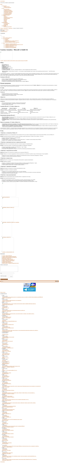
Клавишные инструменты (8, 10)
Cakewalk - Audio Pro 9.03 (6, 314)
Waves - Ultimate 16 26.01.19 (6, 400)
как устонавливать (5, 382)
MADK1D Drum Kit (5, 357)
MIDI (5, 15)
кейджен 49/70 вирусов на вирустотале (8, 409)
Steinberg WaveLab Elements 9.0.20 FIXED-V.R (9, 257)
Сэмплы (5, 21)
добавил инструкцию (5, 379)
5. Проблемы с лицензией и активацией (10, 46)
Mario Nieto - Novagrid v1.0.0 (6, 258)
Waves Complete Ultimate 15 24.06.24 (8, 430)
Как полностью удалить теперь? (7, 396)
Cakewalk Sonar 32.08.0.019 (6, 261)
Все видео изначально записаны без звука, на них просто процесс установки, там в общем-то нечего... (18, 313)
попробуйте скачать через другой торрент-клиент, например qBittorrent (13, 426)
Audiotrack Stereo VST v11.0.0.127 (7, 304)
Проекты (5, 20)
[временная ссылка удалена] (6, 372)
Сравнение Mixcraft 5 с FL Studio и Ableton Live (12, 40)
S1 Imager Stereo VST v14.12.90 (7, 331)
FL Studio (6, 39)
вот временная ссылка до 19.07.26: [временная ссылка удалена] (12, 419)
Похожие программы (6, 38)
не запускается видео (5, 416)
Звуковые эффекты (7, 18)
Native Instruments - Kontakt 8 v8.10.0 (8, 324)
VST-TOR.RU (2, 1)
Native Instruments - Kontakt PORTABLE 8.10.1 (9, 321)
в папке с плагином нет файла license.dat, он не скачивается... (11, 300)
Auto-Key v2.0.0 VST (5, 307)
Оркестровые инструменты (8, 11)
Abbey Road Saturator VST (6, 403)
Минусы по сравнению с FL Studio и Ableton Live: (12, 42)
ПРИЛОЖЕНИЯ (5, 22)
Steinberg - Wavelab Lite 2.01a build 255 (8, 260)
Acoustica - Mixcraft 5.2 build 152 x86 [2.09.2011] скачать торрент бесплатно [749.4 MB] (13, 60)
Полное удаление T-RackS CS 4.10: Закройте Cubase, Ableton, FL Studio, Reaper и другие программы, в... (18, 392)
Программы (6, 24)
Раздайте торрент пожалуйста (7, 442)
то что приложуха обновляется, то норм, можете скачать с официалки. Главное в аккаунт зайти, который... (19, 402)
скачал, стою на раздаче (6, 353)
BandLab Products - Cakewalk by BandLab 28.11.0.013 (10, 263)
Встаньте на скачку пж (5, 376)
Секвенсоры (10, 28)
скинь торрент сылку (5, 350)
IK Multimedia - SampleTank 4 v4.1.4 (7, 347)
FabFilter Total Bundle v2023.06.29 (7, 410)
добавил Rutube (4, 412)
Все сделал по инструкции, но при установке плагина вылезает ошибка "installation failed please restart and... (19, 303)
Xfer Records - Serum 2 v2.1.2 (6, 460)
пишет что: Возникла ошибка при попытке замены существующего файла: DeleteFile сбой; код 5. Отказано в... (19, 459)
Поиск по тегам (2, 292)
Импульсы (5, 19)
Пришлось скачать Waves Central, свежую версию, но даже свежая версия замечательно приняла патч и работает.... (20, 330)
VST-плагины (4, 5)
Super (3, 369)
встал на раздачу (4, 323)
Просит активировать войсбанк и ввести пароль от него (11, 366)
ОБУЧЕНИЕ (4, 25)
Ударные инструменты (7, 14)
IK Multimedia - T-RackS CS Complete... (8, 393)
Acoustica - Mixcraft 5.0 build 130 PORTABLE (9, 256)
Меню (1, 4)
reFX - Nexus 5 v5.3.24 (5, 354)
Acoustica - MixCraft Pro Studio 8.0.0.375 (8, 259)
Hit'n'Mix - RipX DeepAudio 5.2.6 (7, 262)
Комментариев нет (4, 31)
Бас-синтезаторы (6, 9)
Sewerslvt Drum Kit (5, 420)
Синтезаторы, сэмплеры (8, 12)
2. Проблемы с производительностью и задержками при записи (14, 44)
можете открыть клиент (6, 362)
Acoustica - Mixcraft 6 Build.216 (7, 255)
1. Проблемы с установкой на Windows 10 (11, 43)
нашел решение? (4, 340)
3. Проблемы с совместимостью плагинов (11, 45)
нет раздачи (4, 360)
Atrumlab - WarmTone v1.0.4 (6, 297)
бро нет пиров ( (4, 343)
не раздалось (4, 422)
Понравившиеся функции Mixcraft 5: (10, 41)
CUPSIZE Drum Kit (5, 334)
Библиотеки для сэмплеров (8, 17)
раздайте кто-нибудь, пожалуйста (7, 452)
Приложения (6, 28)
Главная (1, 28)
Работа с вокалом (6, 6)
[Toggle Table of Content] (1, 35)
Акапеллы (5, 16)
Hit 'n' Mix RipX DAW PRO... (6, 380)
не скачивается (4, 389)
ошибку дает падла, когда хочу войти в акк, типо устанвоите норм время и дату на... (15, 399)
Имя (1, 273)
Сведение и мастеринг (7, 7)
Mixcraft (3, 29)
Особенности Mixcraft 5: (8, 37)
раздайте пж (4, 320)
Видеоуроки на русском (8, 26)
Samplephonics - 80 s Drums (6, 450)
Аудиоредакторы (6, 23)
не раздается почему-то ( (6, 429)
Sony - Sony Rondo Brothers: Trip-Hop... (8, 390)
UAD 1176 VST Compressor (6, 351)
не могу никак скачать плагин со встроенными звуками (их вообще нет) (13, 310)
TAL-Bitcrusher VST (5, 373)
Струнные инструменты (8, 13)
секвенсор (6, 29)
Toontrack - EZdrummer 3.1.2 (6, 413)
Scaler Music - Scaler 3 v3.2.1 (6, 311)
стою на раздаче (4, 439)
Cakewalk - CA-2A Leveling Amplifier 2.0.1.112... (9, 370)
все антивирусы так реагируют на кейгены (9, 406)
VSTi (3, 8)
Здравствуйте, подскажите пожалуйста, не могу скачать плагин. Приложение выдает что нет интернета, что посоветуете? (21, 386)
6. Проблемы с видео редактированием (10, 47)
